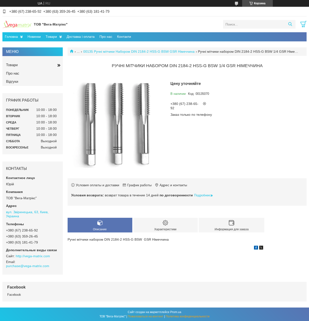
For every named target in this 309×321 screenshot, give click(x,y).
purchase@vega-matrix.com (27, 266)
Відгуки (12, 81)
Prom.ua (175, 312)
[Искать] (290, 24)
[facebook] (256, 248)
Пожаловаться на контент (145, 316)
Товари (51, 37)
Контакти (124, 37)
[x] (261, 248)
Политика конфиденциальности (188, 316)
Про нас (105, 37)
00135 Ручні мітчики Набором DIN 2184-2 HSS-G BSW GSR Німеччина (139, 51)
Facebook (14, 294)
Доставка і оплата (81, 37)
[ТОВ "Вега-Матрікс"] (16, 24)
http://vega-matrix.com (33, 256)
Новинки (34, 37)
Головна (11, 37)
